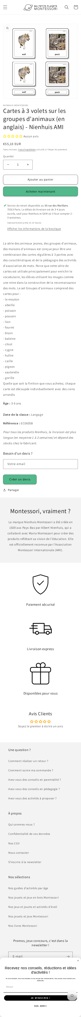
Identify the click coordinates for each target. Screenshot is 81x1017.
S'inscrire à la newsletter (25, 862)
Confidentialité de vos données (29, 834)
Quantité (8, 156)
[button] (5, 7)
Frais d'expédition (27, 149)
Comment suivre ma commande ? (30, 770)
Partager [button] (13, 490)
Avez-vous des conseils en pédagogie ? (34, 789)
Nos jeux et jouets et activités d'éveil (32, 907)
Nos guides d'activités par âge (28, 888)
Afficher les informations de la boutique (34, 229)
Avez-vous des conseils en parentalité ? (34, 779)
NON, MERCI (40, 1006)
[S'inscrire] (67, 956)
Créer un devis (19, 479)
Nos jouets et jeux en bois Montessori (33, 897)
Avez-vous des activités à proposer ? (32, 798)
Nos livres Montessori (22, 926)
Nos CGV (14, 843)
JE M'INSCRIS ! (40, 998)
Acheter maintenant (40, 191)
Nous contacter (18, 853)
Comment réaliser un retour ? (28, 761)
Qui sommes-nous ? (21, 824)
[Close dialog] (78, 960)
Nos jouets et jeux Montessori (28, 916)
